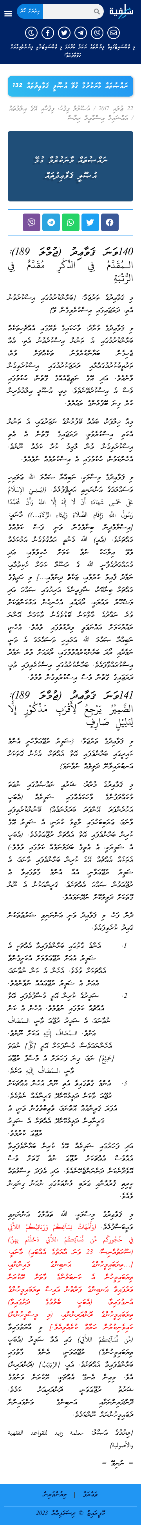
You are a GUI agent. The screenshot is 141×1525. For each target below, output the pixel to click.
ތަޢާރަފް (90, 1495)
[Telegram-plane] (80, 33)
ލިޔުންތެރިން (55, 1495)
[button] (8, 13)
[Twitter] (64, 33)
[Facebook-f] (48, 33)
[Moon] (31, 33)
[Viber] (97, 33)
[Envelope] (113, 33)
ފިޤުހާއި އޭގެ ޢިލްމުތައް (31, 109)
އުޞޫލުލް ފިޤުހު (75, 109)
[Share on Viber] (31, 222)
